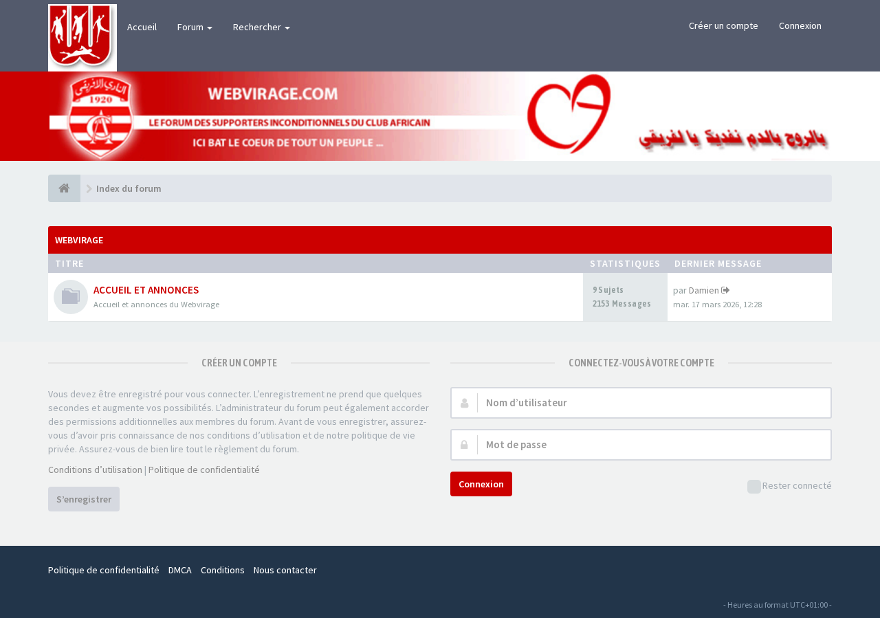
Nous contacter (285, 570)
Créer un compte (723, 25)
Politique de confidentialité (204, 469)
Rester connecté (797, 485)
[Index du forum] (64, 188)
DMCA (180, 570)
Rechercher (258, 27)
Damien (704, 290)
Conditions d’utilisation (95, 469)
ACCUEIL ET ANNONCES (146, 289)
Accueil (142, 27)
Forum (191, 27)
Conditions (223, 570)
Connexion (800, 25)
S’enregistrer (83, 499)
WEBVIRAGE (79, 240)
